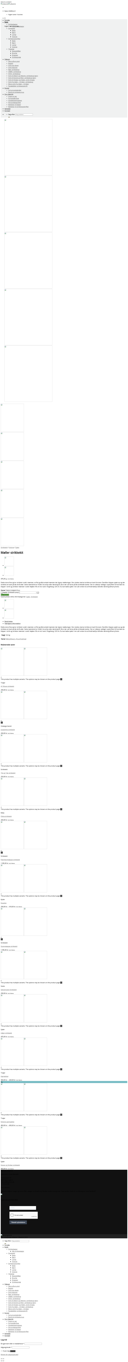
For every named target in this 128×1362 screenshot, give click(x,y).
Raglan (10, 63)
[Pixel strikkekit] (9, 575)
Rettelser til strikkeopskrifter (18, 107)
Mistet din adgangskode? (9, 1355)
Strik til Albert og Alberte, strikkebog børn (23, 76)
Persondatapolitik (14, 103)
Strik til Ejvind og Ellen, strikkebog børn (22, 78)
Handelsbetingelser (15, 101)
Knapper (15, 55)
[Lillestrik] (8, 4)
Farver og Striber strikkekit (10, 1165)
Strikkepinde (16, 57)
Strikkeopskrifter (14, 39)
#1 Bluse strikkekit (7, 686)
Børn (14, 33)
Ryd (18, 590)
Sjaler (17, 547)
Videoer (7, 59)
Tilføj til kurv (4, 594)
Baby (14, 30)
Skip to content (6, 2)
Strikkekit (11, 28)
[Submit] (5, 1243)
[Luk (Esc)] (1, 1358)
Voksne (14, 37)
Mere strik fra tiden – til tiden (18, 84)
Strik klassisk (12, 68)
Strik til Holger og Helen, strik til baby (21, 80)
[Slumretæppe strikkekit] (9, 565)
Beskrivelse (8, 621)
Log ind (13, 1351)
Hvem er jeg (12, 96)
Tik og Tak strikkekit (8, 773)
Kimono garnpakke (7, 1122)
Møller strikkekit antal (11, 592)
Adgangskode (6, 1347)
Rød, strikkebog (13, 70)
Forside (7, 20)
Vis (61, 679)
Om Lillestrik (8, 94)
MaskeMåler (16, 51)
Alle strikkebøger (18, 26)
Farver (3, 590)
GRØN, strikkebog (14, 72)
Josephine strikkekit (8, 730)
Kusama (3, 903)
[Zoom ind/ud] (3, 1358)
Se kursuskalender (14, 90)
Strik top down (13, 65)
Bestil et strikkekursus (16, 92)
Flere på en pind (13, 61)
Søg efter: (11, 114)
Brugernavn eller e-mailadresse (12, 1344)
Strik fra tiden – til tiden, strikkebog (20, 82)
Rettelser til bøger (14, 105)
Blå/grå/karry (10, 639)
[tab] (65, 621)
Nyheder (7, 109)
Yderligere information (12, 623)
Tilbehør (11, 49)
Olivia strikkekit (6, 816)
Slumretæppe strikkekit (9, 946)
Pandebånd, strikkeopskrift (17, 86)
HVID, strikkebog (14, 74)
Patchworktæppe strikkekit (10, 860)
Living (14, 35)
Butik (6, 22)
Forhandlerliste (13, 98)
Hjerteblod (4, 1076)
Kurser (6, 88)
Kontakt (7, 111)
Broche (14, 53)
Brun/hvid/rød (21, 639)
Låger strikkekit (6, 1033)
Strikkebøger (13, 24)
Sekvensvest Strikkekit (9, 990)
